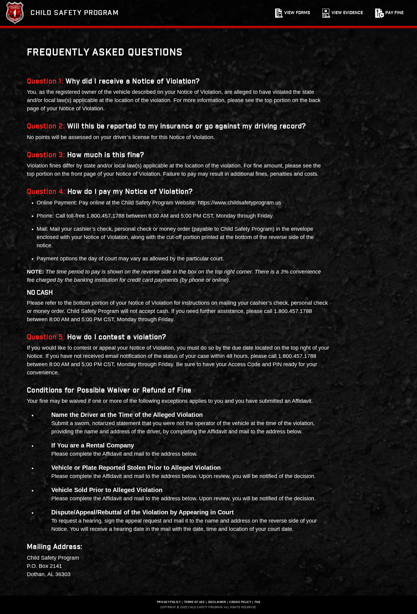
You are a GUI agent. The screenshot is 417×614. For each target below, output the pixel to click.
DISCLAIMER (217, 602)
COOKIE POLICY (240, 602)
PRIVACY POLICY (168, 602)
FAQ (257, 602)
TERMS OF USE (194, 602)
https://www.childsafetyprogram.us (239, 203)
